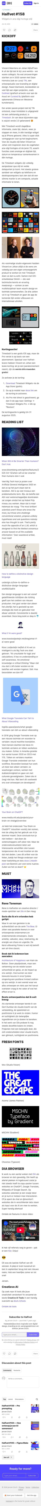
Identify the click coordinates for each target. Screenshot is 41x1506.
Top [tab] (4, 1399)
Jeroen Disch (7, 1411)
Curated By (16, 96)
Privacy (21, 1487)
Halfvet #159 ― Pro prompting (11, 1407)
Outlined (6, 93)
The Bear (30, 926)
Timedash (6, 117)
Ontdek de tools (9, 1306)
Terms (28, 1487)
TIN (25, 80)
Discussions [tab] (19, 1399)
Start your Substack (14, 1495)
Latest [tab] (10, 1399)
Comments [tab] (7, 1370)
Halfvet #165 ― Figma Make (15, 1443)
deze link (30, 390)
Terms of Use (31, 1340)
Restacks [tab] (17, 1370)
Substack (9, 1501)
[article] (20, 1411)
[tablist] (12, 1370)
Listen (36, 24)
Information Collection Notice (25, 1342)
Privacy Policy (20, 1344)
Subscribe (27, 3)
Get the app (31, 1495)
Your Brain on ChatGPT (12, 812)
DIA (34, 1174)
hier (10, 1251)
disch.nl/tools (20, 1301)
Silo (22, 911)
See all (6, 1457)
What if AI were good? (12, 633)
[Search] (37, 1399)
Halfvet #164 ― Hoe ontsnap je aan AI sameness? (11, 1426)
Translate (7, 10)
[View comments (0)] (9, 30)
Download (10, 383)
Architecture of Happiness (14, 960)
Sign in (36, 3)
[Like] (4, 30)
